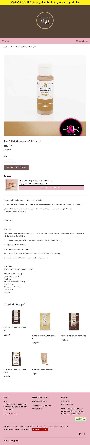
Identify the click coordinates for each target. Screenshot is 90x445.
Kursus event (25, 429)
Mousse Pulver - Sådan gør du (58, 426)
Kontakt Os (7, 426)
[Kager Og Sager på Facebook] (80, 434)
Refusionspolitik (41, 426)
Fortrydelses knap (39, 429)
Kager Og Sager (14, 441)
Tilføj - (51, 188)
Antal (5, 156)
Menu (7, 41)
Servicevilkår (29, 426)
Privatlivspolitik (18, 426)
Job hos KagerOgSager (11, 429)
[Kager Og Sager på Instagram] (84, 434)
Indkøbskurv (83, 41)
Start (5, 47)
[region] (45, 2)
